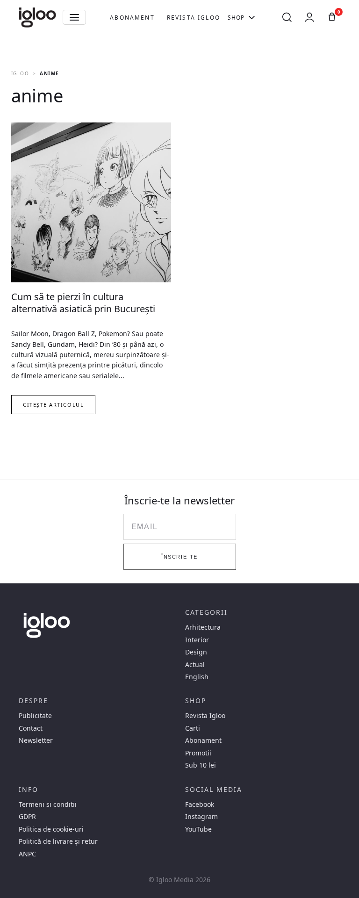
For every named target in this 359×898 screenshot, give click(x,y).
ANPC (27, 854)
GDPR (27, 816)
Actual (195, 665)
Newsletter (36, 740)
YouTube (198, 829)
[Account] (309, 17)
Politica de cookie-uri (51, 829)
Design (196, 652)
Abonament (132, 18)
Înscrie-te (179, 557)
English (196, 677)
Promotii (198, 753)
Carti (192, 728)
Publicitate (35, 715)
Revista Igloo (193, 18)
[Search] (287, 17)
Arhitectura (203, 627)
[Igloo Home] (37, 17)
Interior (197, 640)
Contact (31, 728)
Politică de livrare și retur (58, 841)
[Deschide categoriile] (74, 17)
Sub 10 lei (200, 765)
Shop (236, 18)
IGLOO (20, 73)
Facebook (199, 804)
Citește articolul (53, 404)
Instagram (201, 816)
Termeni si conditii (48, 804)
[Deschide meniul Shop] (252, 17)
